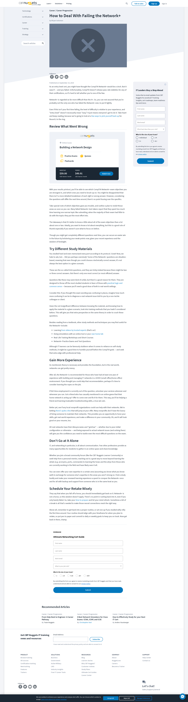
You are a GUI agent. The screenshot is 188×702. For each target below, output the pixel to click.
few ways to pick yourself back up (105, 116)
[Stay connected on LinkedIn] (66, 77)
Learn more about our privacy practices (54, 699)
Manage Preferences (143, 698)
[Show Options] (121, 566)
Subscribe (96, 639)
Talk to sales (138, 4)
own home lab (97, 334)
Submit (88, 590)
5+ (140, 141)
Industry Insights (57, 669)
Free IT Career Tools (58, 672)
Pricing (68, 3)
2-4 (156, 137)
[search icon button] (43, 43)
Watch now (106, 174)
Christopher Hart (85, 622)
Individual (143, 137)
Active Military (56, 663)
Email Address (58, 634)
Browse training (26, 657)
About (114, 657)
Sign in (164, 4)
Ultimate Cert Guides (89, 672)
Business (54, 657)
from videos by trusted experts (73, 330)
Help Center (146, 657)
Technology (26, 11)
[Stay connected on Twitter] (56, 77)
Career (24, 23)
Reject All (127, 698)
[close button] (165, 84)
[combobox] (87, 566)
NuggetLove (116, 660)
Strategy (25, 34)
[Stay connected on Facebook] (51, 77)
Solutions (58, 3)
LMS (52, 666)
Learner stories (87, 660)
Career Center (86, 675)
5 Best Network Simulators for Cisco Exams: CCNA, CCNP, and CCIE (92, 618)
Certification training (28, 663)
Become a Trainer (118, 666)
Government (55, 660)
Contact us (146, 660)
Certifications (27, 17)
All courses (25, 660)
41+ (156, 141)
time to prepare (82, 500)
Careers (115, 663)
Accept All (110, 698)
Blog (83, 657)
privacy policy (85, 584)
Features (24, 669)
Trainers (24, 672)
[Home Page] (30, 3)
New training (25, 666)
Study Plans (85, 669)
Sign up (154, 4)
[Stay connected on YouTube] (61, 77)
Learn (49, 3)
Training (25, 28)
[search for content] (126, 3)
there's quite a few (63, 410)
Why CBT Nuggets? (88, 663)
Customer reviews (88, 666)
